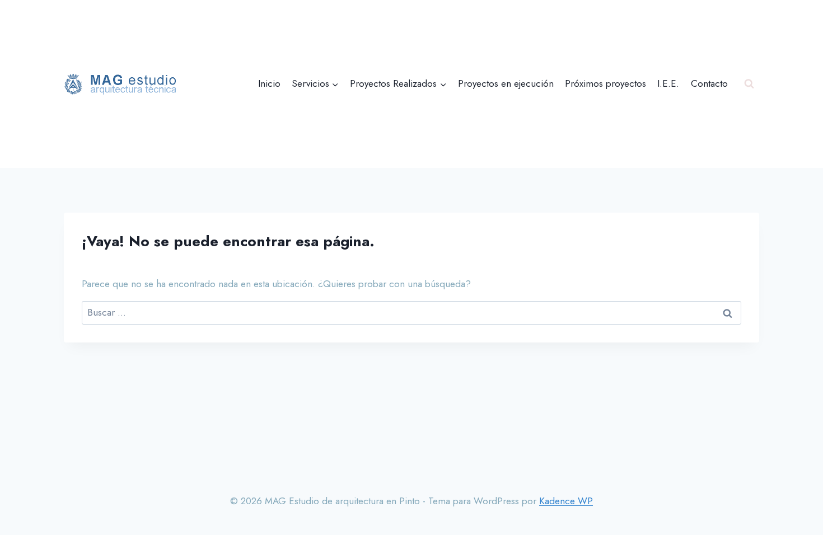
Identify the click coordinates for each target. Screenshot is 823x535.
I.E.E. (668, 83)
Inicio (269, 83)
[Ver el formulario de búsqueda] (749, 84)
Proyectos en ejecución (506, 83)
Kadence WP (566, 501)
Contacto (709, 83)
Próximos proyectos (605, 83)
